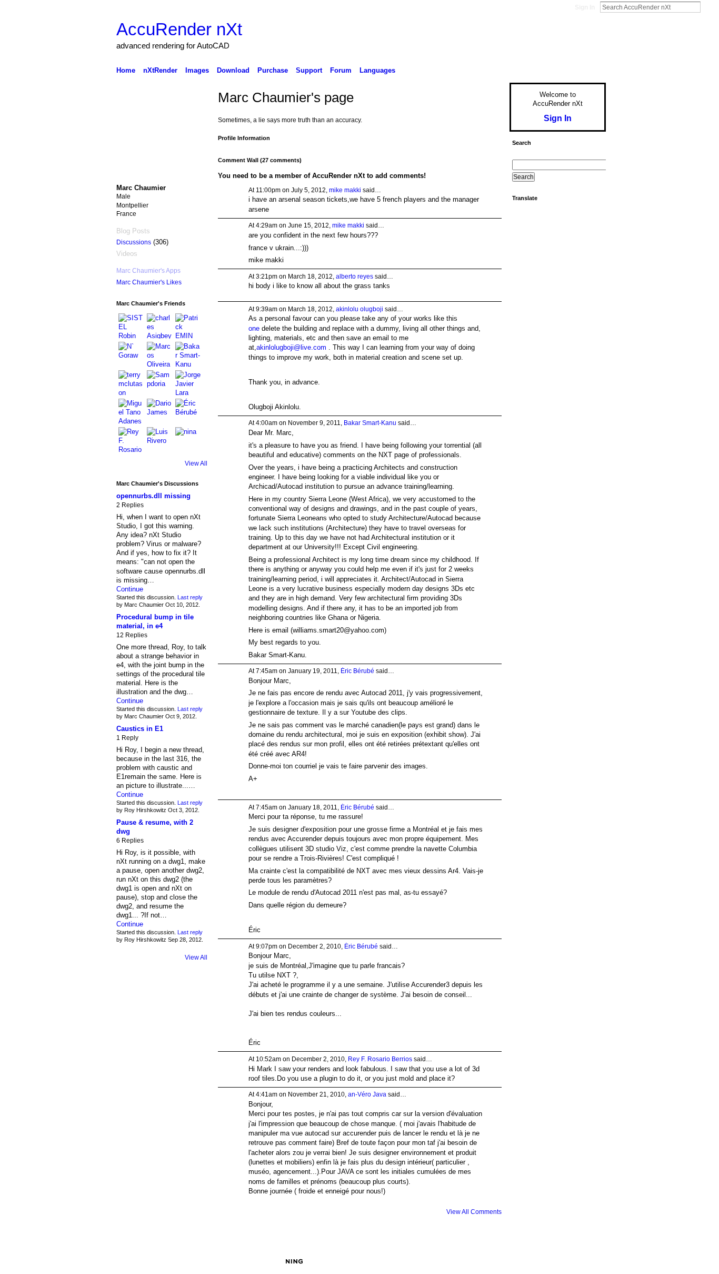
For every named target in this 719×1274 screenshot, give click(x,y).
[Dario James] (159, 411)
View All (196, 463)
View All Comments (474, 1212)
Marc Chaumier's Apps (148, 270)
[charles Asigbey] (159, 326)
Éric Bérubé (357, 671)
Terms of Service (582, 1261)
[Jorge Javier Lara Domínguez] (188, 383)
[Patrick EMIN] (188, 326)
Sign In (585, 7)
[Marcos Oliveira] (159, 354)
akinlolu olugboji (359, 309)
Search (709, 7)
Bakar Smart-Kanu (370, 423)
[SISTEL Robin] (131, 326)
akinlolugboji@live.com (291, 347)
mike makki (345, 190)
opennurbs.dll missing (153, 496)
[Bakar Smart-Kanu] (188, 354)
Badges (486, 1261)
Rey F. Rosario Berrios (380, 1059)
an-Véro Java (367, 1094)
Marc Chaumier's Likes (149, 282)
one (253, 328)
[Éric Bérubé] (188, 411)
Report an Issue (528, 1261)
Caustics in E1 (139, 729)
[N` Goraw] (131, 354)
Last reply (190, 597)
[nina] (188, 439)
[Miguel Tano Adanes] (131, 411)
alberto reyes (354, 276)
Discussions (133, 242)
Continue (129, 589)
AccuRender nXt (179, 29)
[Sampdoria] (159, 383)
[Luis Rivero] (159, 439)
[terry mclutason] (131, 383)
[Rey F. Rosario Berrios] (131, 439)
